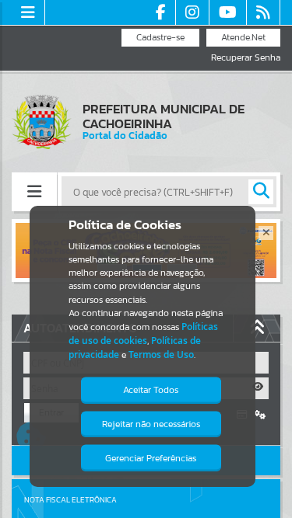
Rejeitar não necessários (151, 424)
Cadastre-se (160, 37)
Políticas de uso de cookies (143, 333)
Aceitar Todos (150, 390)
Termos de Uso (161, 354)
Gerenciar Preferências (150, 458)
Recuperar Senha (245, 57)
